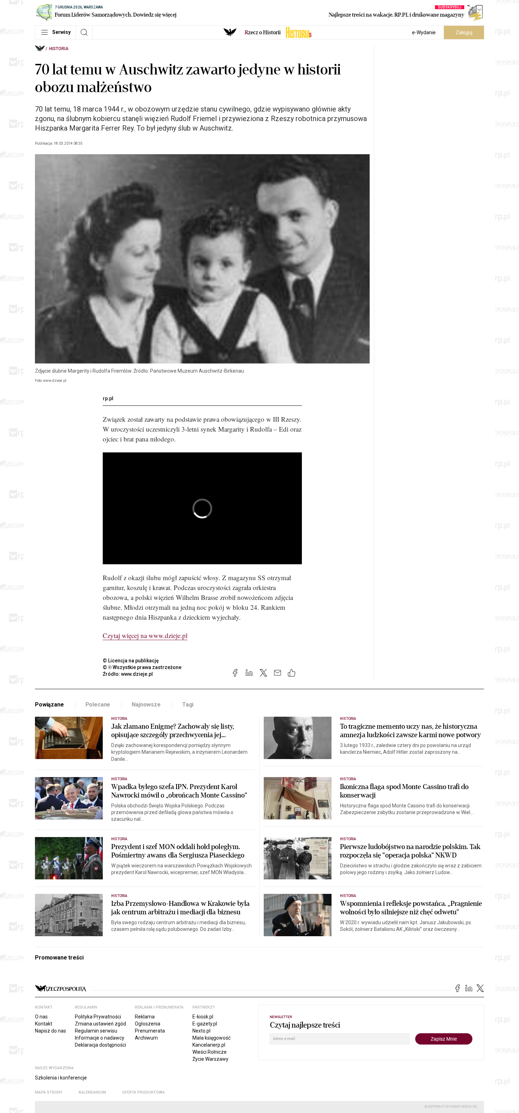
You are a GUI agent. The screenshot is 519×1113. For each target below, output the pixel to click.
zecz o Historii (263, 32)
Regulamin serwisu (96, 1031)
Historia (58, 48)
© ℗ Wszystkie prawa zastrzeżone (142, 667)
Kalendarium (92, 1092)
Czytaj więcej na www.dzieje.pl (145, 635)
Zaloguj (464, 32)
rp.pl (108, 398)
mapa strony (48, 1092)
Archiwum (146, 1038)
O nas (41, 1016)
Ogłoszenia (147, 1024)
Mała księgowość (211, 1038)
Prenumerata (150, 1031)
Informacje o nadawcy (99, 1038)
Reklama (145, 1016)
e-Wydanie (424, 32)
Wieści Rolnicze (209, 1052)
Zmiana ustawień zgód (100, 1024)
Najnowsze (146, 704)
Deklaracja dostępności (100, 1045)
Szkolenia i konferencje (61, 1078)
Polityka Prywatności (98, 1016)
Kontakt (43, 1024)
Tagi (187, 704)
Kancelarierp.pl (208, 1045)
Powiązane (49, 704)
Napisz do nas (50, 1031)
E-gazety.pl (204, 1024)
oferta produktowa (143, 1092)
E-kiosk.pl (202, 1016)
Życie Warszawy (210, 1059)
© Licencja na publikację (131, 660)
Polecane (98, 704)
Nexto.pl (201, 1031)
